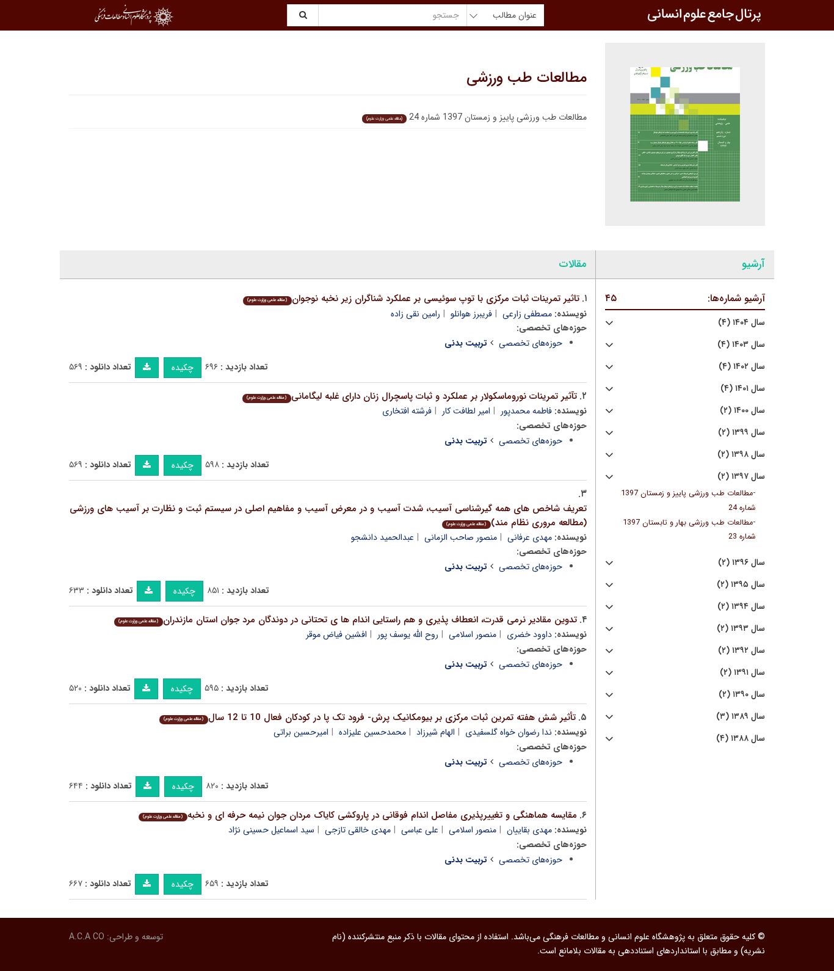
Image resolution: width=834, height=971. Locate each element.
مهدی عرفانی (529, 537)
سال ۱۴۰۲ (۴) (742, 366)
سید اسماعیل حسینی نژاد (271, 830)
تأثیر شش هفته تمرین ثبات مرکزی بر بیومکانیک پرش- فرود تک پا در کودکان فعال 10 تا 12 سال (369, 717)
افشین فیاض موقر (336, 634)
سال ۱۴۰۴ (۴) (741, 322)
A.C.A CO (86, 937)
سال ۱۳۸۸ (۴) (740, 738)
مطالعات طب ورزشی (526, 78)
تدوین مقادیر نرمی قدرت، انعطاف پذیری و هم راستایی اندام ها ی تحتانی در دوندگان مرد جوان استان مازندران (347, 620)
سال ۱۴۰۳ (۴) (741, 344)
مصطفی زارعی (527, 314)
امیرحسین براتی (301, 732)
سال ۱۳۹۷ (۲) (741, 476)
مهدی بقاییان (529, 830)
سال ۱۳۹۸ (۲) (741, 454)
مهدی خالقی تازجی (358, 830)
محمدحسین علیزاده (372, 732)
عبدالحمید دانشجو (382, 537)
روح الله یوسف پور (407, 634)
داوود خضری (529, 634)
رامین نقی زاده (415, 314)
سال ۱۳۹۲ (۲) (741, 650)
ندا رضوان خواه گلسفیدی (508, 732)
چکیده (183, 367)
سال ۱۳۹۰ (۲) (742, 694)
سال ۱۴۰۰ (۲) (742, 410)
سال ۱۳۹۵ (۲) (741, 584)
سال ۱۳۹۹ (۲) (741, 432)
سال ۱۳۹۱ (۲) (742, 672)
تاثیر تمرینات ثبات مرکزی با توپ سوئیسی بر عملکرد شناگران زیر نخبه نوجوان (413, 298)
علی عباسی (419, 830)
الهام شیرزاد (435, 732)
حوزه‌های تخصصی (530, 343)
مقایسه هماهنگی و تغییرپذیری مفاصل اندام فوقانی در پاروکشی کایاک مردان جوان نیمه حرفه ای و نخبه (359, 815)
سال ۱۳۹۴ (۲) (741, 606)
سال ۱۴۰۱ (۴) (742, 388)
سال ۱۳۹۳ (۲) (741, 628)
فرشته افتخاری (407, 411)
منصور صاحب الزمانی (460, 537)
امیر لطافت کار (466, 411)
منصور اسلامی (472, 634)
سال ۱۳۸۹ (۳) (740, 716)
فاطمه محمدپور (526, 411)
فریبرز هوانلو (471, 314)
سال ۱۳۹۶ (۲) (741, 562)
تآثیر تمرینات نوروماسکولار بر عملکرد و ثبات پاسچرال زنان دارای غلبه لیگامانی (411, 396)
